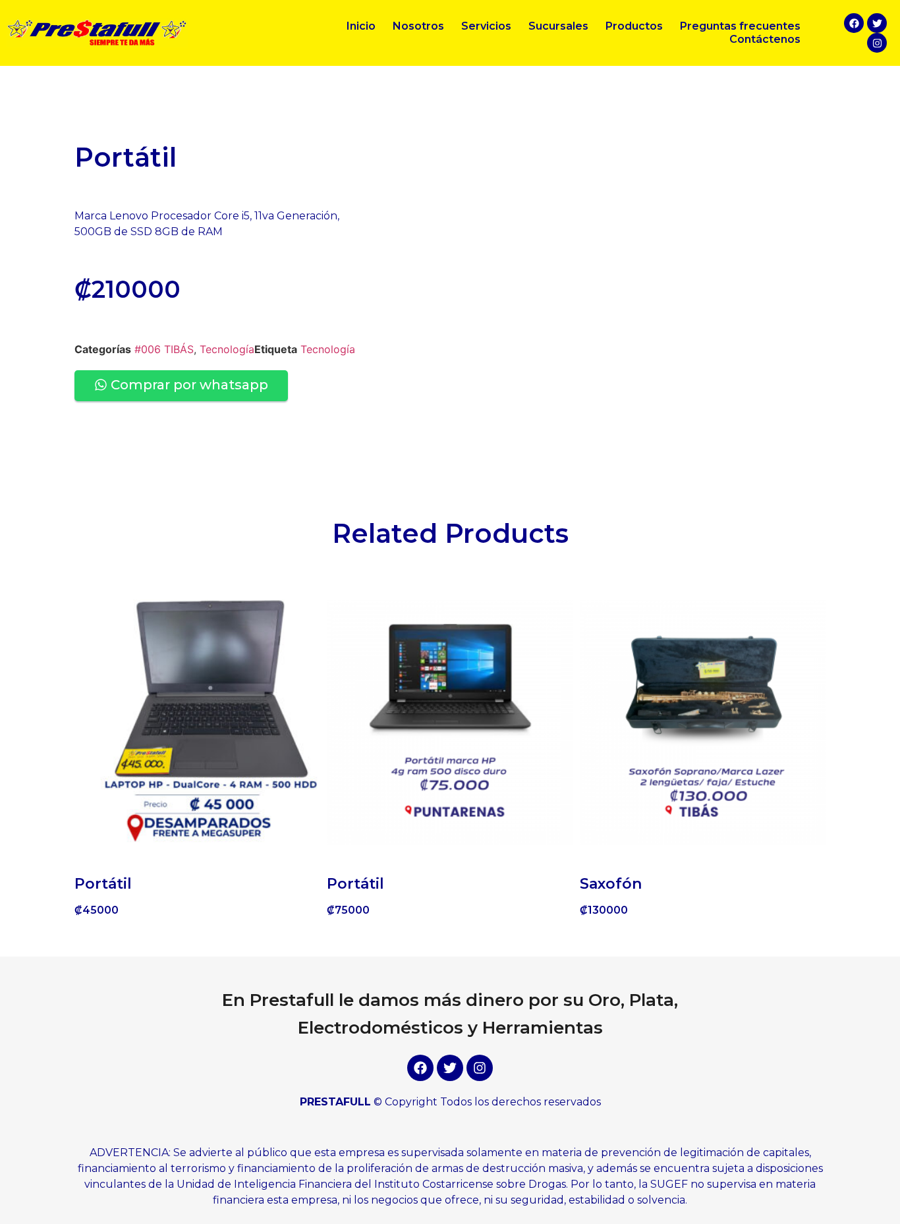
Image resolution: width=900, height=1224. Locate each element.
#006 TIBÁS (164, 349)
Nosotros (418, 26)
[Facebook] (854, 23)
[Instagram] (877, 43)
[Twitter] (877, 23)
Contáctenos (765, 39)
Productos (634, 26)
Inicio (361, 26)
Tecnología (227, 349)
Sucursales (558, 26)
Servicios (486, 26)
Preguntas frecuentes (740, 26)
